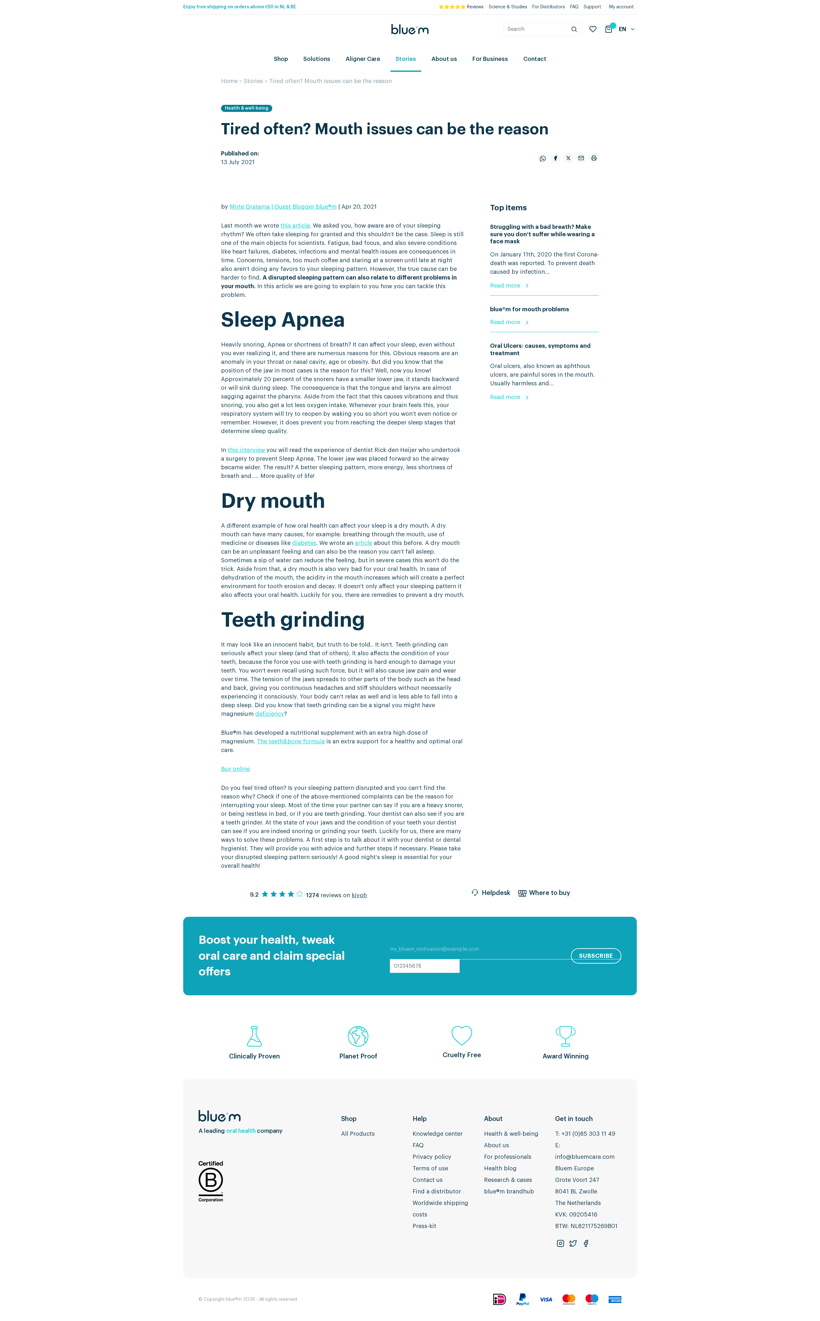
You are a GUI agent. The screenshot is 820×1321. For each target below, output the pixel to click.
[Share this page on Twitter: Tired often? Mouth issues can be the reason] (568, 158)
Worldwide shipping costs (440, 1208)
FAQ (574, 7)
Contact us (428, 1180)
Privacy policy (432, 1157)
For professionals (507, 1157)
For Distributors (548, 7)
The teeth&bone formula (291, 741)
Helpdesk (496, 893)
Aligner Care (363, 59)
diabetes (304, 543)
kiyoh (359, 895)
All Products (358, 1134)
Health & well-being (246, 108)
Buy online (235, 769)
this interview (246, 450)
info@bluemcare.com (585, 1157)
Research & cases (508, 1180)
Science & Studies (508, 7)
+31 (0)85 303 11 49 (588, 1134)
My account (621, 7)
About (493, 1119)
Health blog (500, 1168)
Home (229, 81)
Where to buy (549, 893)
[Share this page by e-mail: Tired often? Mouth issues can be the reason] (581, 158)
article (363, 543)
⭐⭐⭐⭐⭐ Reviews (461, 7)
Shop (281, 59)
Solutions (316, 59)
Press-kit (424, 1226)
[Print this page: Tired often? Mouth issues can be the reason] (594, 158)
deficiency (269, 714)
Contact (534, 59)
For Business (490, 59)
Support (592, 7)
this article (295, 226)
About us (444, 59)
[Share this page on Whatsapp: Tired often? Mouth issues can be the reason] (542, 158)
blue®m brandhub (509, 1191)
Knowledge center (438, 1134)
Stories (406, 59)
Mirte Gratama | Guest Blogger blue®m (283, 207)
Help (420, 1119)
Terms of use (430, 1168)
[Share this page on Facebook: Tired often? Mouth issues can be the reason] (555, 158)
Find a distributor (437, 1191)
